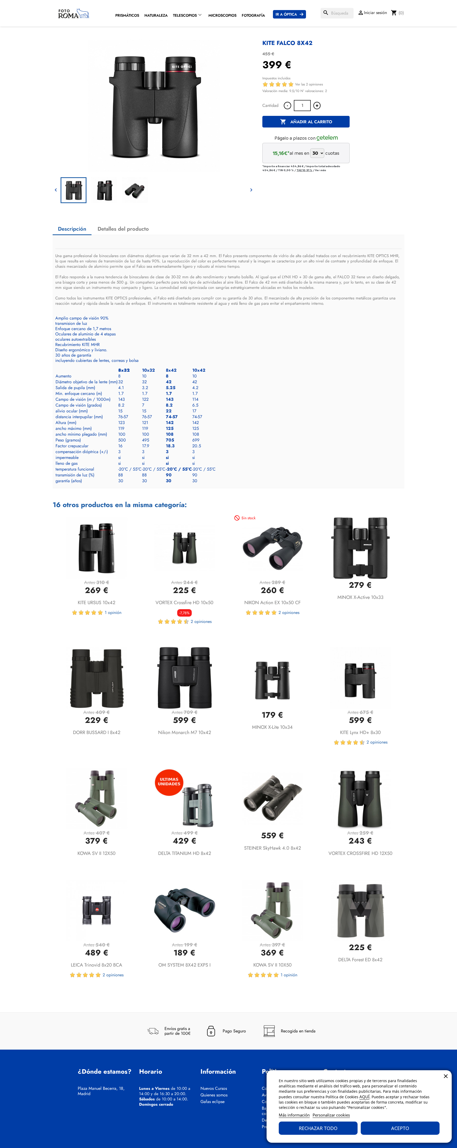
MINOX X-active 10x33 (360, 597)
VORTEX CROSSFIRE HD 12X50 (360, 853)
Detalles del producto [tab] (123, 229)
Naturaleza (156, 15)
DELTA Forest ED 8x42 (360, 959)
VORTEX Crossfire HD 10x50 (184, 602)
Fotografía (253, 15)
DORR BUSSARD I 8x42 (96, 732)
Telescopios (185, 15)
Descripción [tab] (72, 229)
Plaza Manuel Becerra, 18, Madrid (101, 1091)
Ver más (320, 170)
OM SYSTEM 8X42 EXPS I (184, 965)
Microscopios (222, 15)
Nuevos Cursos (213, 1088)
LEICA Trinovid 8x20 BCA (96, 965)
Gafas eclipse (212, 1101)
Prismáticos (127, 15)
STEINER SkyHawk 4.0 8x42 (272, 848)
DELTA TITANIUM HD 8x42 (184, 853)
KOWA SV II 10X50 (272, 965)
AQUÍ (364, 1096)
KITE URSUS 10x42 (96, 602)
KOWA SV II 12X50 (96, 853)
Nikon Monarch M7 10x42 (184, 732)
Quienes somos (213, 1095)
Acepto (400, 1128)
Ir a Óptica (286, 14)
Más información (294, 1115)
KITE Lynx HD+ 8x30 (360, 732)
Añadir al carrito (306, 122)
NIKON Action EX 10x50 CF (272, 602)
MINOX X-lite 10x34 (272, 727)
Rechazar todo (318, 1128)
